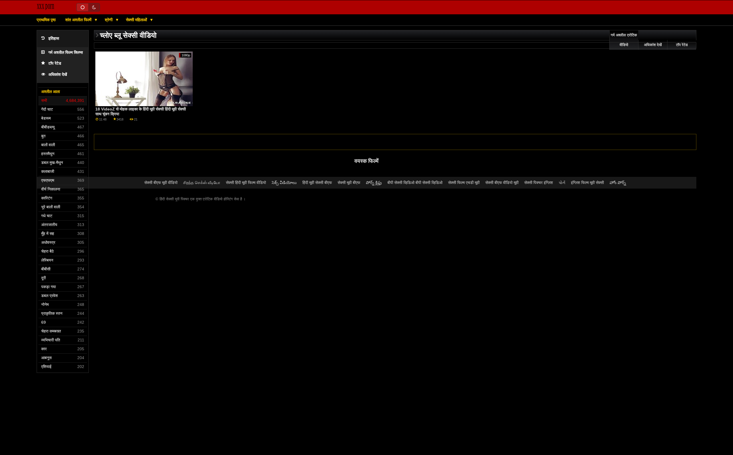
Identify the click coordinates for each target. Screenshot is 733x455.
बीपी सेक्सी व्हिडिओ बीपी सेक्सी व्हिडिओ (414, 182)
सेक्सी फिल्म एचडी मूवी (464, 182)
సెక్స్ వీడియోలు (284, 182)
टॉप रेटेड (54, 63)
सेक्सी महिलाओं (137, 19)
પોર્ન (562, 182)
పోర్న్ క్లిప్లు (374, 182)
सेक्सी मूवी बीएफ (349, 182)
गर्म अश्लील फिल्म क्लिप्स (65, 52)
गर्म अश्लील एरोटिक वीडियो (624, 40)
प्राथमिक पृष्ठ (46, 19)
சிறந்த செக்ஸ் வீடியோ (201, 182)
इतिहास (53, 38)
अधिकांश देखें (57, 74)
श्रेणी (109, 19)
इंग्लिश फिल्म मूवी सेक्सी (587, 182)
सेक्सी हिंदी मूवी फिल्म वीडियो (246, 182)
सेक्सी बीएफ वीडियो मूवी (502, 182)
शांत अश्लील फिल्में (78, 19)
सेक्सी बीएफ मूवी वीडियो (161, 182)
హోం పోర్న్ (618, 182)
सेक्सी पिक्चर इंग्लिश (538, 182)
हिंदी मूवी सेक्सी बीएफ (317, 182)
